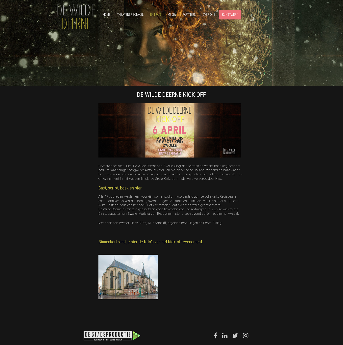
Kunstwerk (230, 14)
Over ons (208, 14)
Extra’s (155, 14)
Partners (189, 14)
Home (106, 14)
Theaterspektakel (130, 14)
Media (172, 14)
